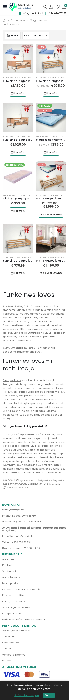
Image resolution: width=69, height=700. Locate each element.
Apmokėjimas (11, 577)
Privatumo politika (13, 595)
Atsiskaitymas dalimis (16, 607)
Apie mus (8, 559)
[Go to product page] (18, 58)
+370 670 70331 (57, 13)
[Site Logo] (21, 6)
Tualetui (7, 648)
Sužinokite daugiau (26, 695)
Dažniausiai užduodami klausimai (23, 619)
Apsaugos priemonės (16, 630)
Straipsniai (9, 571)
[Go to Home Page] (4, 20)
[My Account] (51, 7)
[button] (6, 6)
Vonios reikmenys (13, 654)
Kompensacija (11, 613)
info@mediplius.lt (33, 13)
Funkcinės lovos (11, 78)
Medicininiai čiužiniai (47, 136)
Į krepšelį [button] (19, 93)
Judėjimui (8, 636)
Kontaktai (8, 565)
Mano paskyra (11, 583)
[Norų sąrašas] (58, 7)
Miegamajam (11, 642)
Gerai (48, 695)
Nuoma (7, 660)
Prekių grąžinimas (13, 601)
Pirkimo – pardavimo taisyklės (21, 589)
